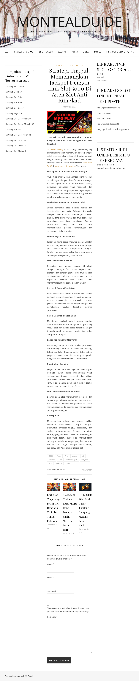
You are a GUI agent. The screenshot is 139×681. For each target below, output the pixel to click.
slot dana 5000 (104, 118)
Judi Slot (17, 129)
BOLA (86, 51)
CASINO (62, 51)
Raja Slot (18, 113)
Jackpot (52, 460)
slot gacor (76, 65)
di (83, 456)
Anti (66, 456)
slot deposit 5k (112, 123)
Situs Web (51, 591)
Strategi (59, 463)
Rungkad (84, 460)
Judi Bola (18, 102)
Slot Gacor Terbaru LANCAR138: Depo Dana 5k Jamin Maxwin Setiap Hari (70, 512)
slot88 (100, 73)
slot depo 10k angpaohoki (117, 129)
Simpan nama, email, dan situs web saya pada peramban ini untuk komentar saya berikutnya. (68, 610)
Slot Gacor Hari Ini (22, 134)
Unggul (68, 463)
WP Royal (29, 676)
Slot (50, 463)
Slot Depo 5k (20, 140)
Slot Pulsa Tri (20, 145)
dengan (75, 456)
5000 (51, 456)
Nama (50, 564)
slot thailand (102, 80)
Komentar (51, 616)
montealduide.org (55, 149)
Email (50, 577)
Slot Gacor (18, 107)
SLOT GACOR (46, 51)
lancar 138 (115, 107)
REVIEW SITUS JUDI (24, 51)
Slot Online (19, 86)
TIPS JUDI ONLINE (115, 51)
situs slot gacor (104, 113)
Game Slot (62, 65)
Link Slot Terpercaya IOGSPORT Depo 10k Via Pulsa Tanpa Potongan (54, 508)
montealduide (58, 469)
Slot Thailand (20, 151)
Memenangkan (71, 460)
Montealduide (69, 21)
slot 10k (100, 77)
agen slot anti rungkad (65, 166)
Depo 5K (18, 91)
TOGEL (97, 51)
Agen (59, 456)
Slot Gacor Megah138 (24, 124)
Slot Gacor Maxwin (22, 118)
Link (60, 460)
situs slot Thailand (105, 164)
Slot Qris (18, 97)
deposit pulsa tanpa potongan (111, 168)
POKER (74, 51)
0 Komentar (87, 469)
